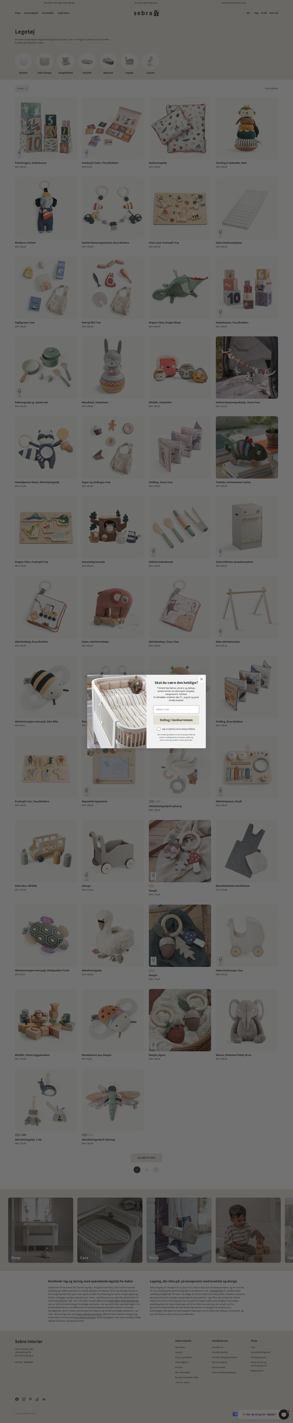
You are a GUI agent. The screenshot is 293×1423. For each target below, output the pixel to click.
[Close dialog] (201, 679)
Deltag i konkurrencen (176, 720)
